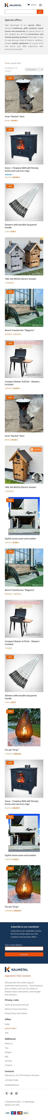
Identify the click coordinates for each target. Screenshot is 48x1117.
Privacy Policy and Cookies (16, 1013)
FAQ (6, 1056)
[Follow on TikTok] (11, 1093)
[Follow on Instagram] (16, 1093)
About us (9, 1043)
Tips (6, 1048)
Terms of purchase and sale (17, 1005)
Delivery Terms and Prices (16, 1009)
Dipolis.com (10, 1105)
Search (40, 12)
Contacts (8, 1065)
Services (8, 1061)
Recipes (8, 1052)
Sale (6, 1033)
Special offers (11, 1028)
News (7, 1024)
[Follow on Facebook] (6, 1093)
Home (7, 63)
